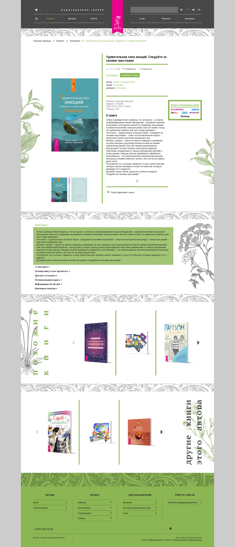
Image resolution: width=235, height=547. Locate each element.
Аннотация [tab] (41, 225)
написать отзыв (130, 75)
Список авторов (40, 508)
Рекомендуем (84, 513)
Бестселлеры (84, 508)
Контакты (190, 18)
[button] (193, 10)
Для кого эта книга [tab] (45, 275)
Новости (166, 18)
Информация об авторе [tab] (48, 284)
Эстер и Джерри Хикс (124, 82)
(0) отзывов (112, 75)
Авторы (72, 18)
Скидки (81, 518)
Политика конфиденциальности (182, 502)
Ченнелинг (118, 85)
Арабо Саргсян (155, 540)
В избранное (130, 69)
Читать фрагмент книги (122, 192)
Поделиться (146, 69)
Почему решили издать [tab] (48, 280)
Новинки (82, 502)
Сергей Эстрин (195, 540)
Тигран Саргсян (180, 540)
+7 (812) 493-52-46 (43, 529)
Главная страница (42, 41)
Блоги (94, 18)
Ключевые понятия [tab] (45, 288)
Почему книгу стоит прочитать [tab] (52, 271)
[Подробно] (137, 180)
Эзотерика (75, 41)
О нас (142, 18)
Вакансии (127, 502)
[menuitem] (50, 18)
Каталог (51, 18)
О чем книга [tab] (41, 267)
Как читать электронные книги (137, 508)
